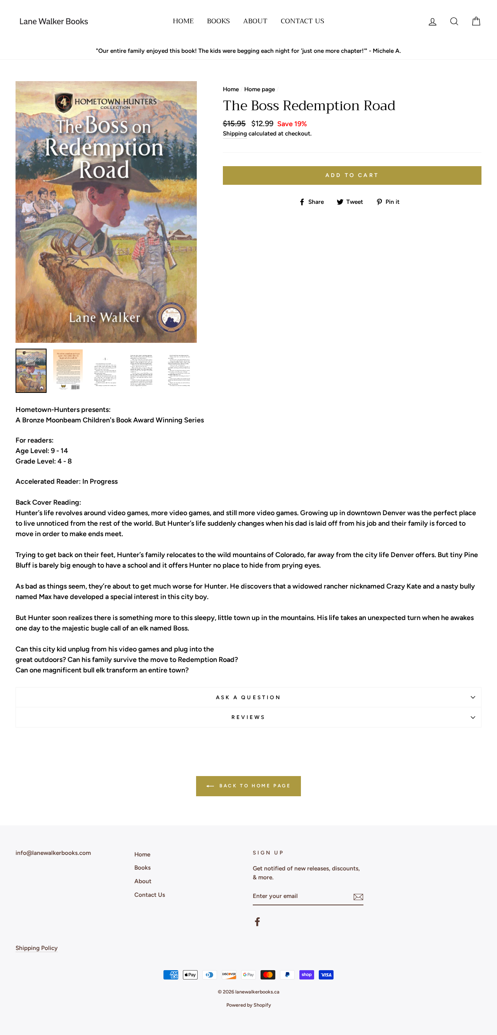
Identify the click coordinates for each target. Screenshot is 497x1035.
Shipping (235, 133)
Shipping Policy (37, 948)
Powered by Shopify (248, 1005)
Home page (259, 89)
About (255, 21)
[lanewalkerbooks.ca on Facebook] (257, 921)
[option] (248, 51)
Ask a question (248, 697)
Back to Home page (254, 785)
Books (218, 21)
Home (183, 21)
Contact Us (302, 21)
